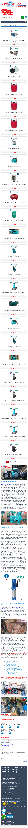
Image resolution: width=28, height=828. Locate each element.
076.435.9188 (12, 724)
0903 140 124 (12, 730)
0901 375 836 (4, 730)
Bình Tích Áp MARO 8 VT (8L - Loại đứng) (14, 112)
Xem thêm (25, 761)
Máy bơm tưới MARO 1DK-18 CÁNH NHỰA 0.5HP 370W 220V (14, 239)
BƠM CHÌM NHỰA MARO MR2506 (14, 256)
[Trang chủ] (2, 25)
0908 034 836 (4, 724)
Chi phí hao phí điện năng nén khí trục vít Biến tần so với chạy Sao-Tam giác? (13, 741)
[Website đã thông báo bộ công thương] (7, 818)
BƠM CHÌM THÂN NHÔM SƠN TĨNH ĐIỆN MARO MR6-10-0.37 (14, 293)
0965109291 (19, 724)
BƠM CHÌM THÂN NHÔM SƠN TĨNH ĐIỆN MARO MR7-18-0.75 (14, 419)
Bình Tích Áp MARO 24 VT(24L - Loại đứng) (14, 220)
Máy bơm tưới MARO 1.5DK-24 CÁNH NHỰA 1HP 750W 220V (14, 311)
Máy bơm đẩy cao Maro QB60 (14, 166)
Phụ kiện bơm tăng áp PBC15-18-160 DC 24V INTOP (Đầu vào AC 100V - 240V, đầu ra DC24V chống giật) (14, 185)
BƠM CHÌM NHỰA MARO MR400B (14, 274)
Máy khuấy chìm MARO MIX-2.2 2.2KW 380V (14, 58)
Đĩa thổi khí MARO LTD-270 (14, 76)
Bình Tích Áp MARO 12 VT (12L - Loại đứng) (14, 130)
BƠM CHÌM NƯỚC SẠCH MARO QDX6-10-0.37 (14, 400)
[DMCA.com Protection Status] (6, 813)
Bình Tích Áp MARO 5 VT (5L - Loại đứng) (14, 94)
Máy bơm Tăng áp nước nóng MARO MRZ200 (14, 454)
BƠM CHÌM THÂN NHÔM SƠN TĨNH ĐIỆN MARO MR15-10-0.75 (14, 437)
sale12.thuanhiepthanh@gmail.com (12, 801)
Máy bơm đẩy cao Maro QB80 (14, 328)
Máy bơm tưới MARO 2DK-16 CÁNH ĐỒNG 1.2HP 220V (14, 364)
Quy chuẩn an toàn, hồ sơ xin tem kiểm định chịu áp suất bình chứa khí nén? (13, 753)
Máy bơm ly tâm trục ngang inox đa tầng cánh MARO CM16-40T (14, 41)
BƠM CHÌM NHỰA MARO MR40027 (14, 148)
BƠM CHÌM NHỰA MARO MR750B (14, 346)
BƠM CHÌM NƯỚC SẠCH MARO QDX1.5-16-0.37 (14, 382)
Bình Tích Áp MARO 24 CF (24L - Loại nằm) (14, 202)
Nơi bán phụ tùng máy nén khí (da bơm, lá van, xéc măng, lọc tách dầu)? (14, 758)
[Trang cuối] (20, 462)
